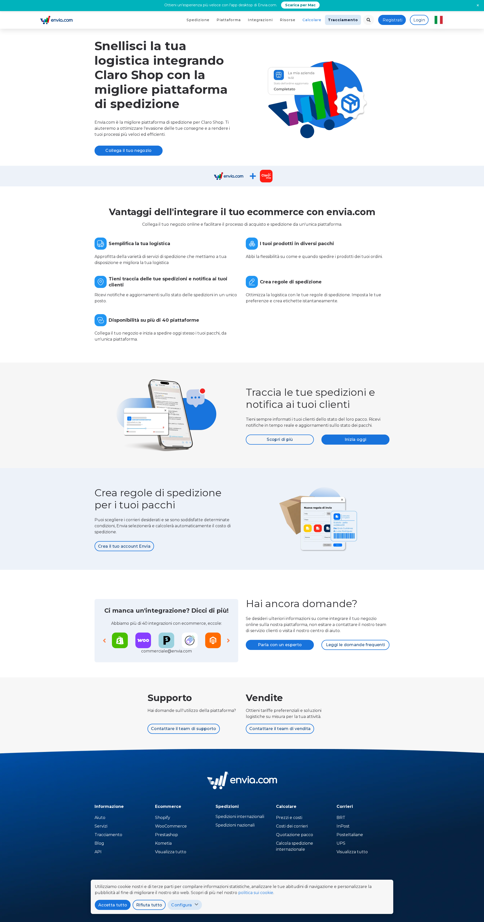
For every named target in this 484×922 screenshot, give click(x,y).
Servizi (101, 826)
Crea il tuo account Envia (124, 546)
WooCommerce (171, 826)
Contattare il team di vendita (280, 728)
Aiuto (100, 817)
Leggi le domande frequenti (355, 644)
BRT (341, 817)
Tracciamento (343, 20)
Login (419, 20)
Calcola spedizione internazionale (294, 846)
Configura (181, 905)
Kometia (163, 843)
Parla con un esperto (280, 644)
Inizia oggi (356, 439)
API (98, 851)
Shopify (162, 817)
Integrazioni (260, 20)
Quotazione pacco (294, 834)
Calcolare (311, 20)
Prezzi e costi (289, 817)
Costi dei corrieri (292, 826)
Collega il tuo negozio (128, 150)
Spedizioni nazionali (235, 825)
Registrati (392, 20)
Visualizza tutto (170, 851)
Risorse (287, 20)
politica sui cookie (255, 892)
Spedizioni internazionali (240, 816)
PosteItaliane (350, 834)
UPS (341, 843)
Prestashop (166, 834)
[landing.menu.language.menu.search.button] (368, 20)
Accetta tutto (112, 905)
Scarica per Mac (300, 5)
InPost (343, 826)
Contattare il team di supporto (183, 728)
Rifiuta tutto (149, 905)
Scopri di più (280, 439)
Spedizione (198, 20)
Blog (99, 843)
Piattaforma (229, 20)
